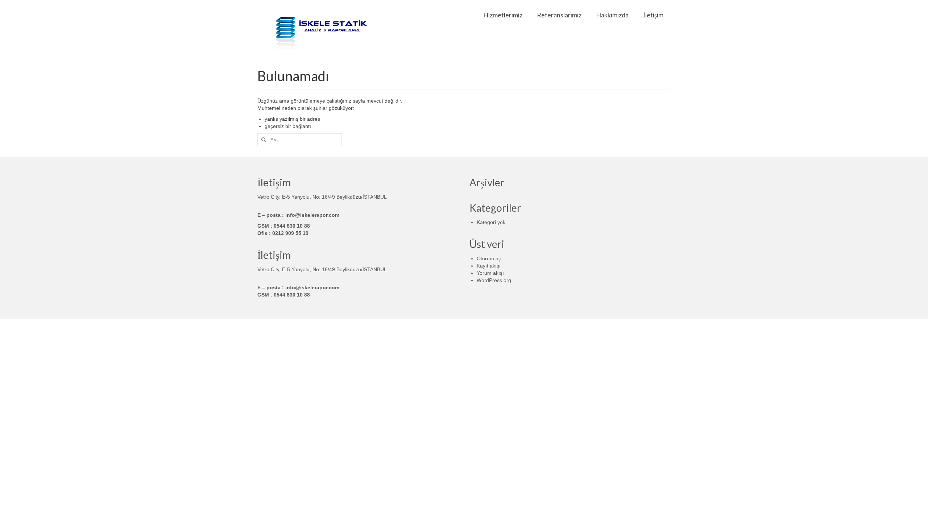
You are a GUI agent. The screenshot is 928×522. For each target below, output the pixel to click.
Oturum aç (489, 258)
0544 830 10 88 (292, 226)
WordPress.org (494, 280)
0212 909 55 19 (290, 233)
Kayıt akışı (489, 266)
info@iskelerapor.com (312, 215)
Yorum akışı (490, 273)
